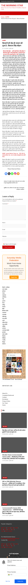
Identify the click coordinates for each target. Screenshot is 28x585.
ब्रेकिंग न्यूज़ (3, 528)
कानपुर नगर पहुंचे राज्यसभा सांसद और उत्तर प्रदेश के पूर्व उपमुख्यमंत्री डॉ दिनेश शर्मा (14, 182)
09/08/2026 (5, 434)
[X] (9, 172)
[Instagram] (15, 172)
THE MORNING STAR (12, 5)
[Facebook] (6, 172)
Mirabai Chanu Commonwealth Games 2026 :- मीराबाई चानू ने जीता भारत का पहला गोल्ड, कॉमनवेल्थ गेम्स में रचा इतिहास (13, 456)
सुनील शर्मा (11, 48)
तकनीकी (4, 40)
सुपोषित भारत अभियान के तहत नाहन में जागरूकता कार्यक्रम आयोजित (14, 188)
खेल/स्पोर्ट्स (5, 426)
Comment (5, 204)
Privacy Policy (6, 401)
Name (3, 222)
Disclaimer (5, 399)
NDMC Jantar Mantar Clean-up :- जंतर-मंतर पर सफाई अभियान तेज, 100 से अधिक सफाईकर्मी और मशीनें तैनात (14, 155)
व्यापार (5, 529)
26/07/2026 (5, 487)
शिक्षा (2, 529)
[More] (18, 172)
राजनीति (16, 528)
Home (4, 405)
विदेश (12, 528)
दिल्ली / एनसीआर (8, 531)
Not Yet (8, 581)
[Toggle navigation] (3, 13)
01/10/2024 (5, 48)
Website (4, 236)
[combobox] (10, 574)
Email (3, 229)
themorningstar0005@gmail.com (10, 538)
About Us (4, 393)
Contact (4, 397)
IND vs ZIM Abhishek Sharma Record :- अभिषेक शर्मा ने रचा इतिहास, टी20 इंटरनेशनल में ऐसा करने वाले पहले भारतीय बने (13, 483)
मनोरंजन (9, 529)
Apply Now (14, 277)
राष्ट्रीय (8, 528)
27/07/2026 (5, 460)
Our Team (5, 403)
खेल (3, 410)
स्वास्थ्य (2, 531)
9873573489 (11, 540)
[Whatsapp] (12, 172)
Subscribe (20, 581)
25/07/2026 (5, 515)
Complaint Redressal (8, 395)
